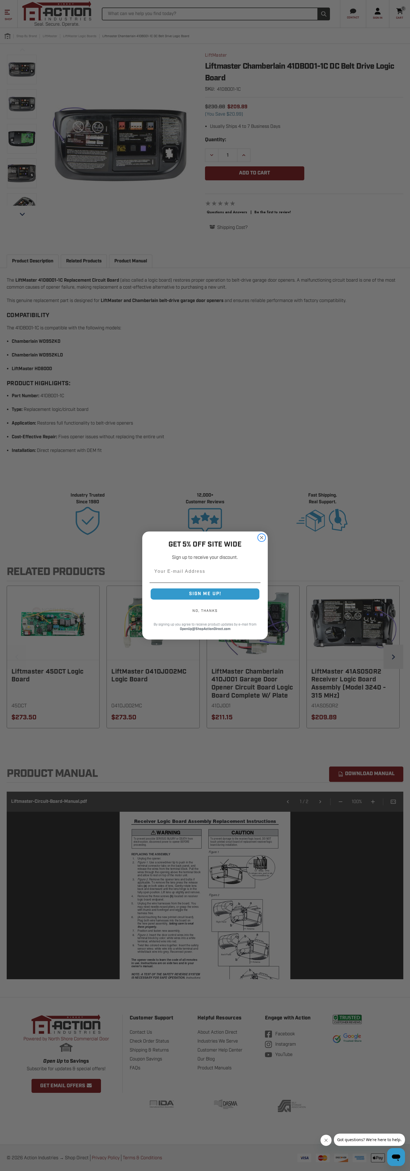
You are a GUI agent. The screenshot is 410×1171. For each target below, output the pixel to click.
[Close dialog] (261, 537)
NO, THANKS (205, 611)
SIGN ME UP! (205, 594)
